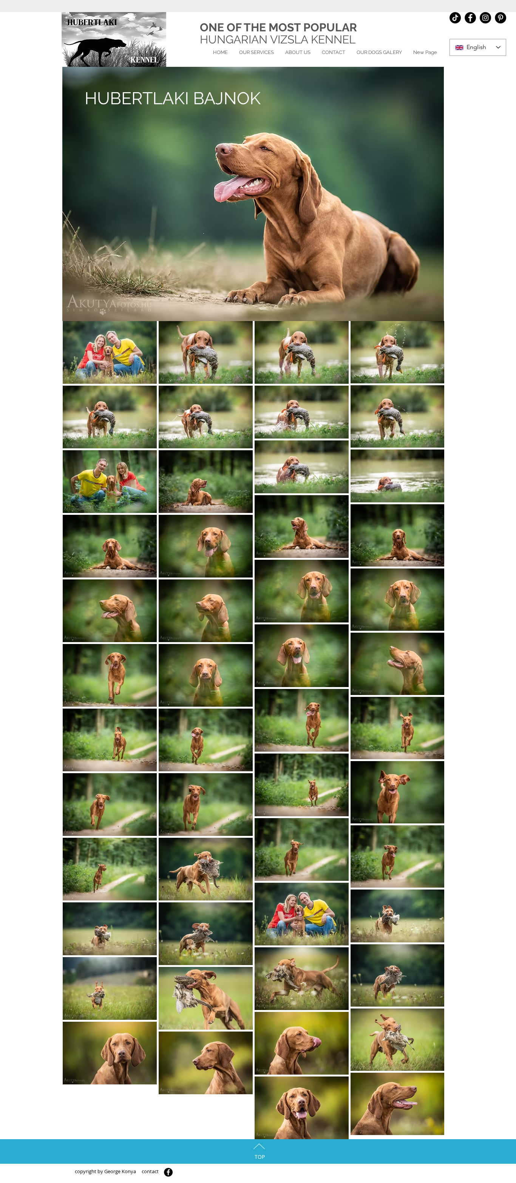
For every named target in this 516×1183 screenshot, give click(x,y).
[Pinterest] (500, 17)
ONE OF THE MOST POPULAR (278, 27)
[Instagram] (485, 17)
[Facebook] (470, 17)
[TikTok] (455, 17)
